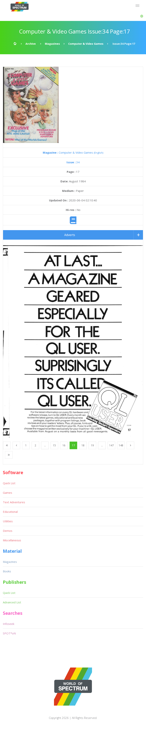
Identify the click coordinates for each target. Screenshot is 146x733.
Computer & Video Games (85, 43)
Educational (10, 512)
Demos (7, 531)
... (45, 445)
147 (111, 445)
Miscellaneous (12, 540)
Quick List (9, 483)
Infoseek (8, 624)
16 (63, 445)
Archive (30, 43)
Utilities (8, 521)
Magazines (52, 43)
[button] (141, 16)
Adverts (69, 235)
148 (121, 445)
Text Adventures (14, 502)
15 (54, 445)
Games (7, 493)
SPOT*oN (9, 633)
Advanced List (12, 602)
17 (73, 445)
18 (82, 445)
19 (92, 445)
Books (7, 571)
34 (73, 162)
